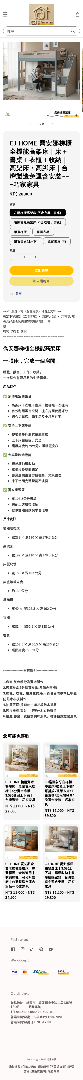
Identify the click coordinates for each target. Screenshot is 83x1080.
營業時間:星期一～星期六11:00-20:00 (37, 1017)
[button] (5, 14)
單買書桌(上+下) (26, 241)
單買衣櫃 (43, 232)
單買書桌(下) (57, 241)
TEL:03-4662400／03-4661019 (33, 1012)
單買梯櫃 (20, 232)
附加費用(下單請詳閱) (52, 1067)
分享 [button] (19, 293)
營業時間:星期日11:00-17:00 (31, 1022)
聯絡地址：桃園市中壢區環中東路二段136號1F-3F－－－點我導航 (41, 1004)
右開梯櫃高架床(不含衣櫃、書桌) (37, 222)
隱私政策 (54, 1071)
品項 (12, 204)
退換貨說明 (38, 1071)
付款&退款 (29, 1067)
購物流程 (15, 1067)
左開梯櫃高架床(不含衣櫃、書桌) (37, 212)
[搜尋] (73, 31)
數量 (12, 250)
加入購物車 (41, 281)
